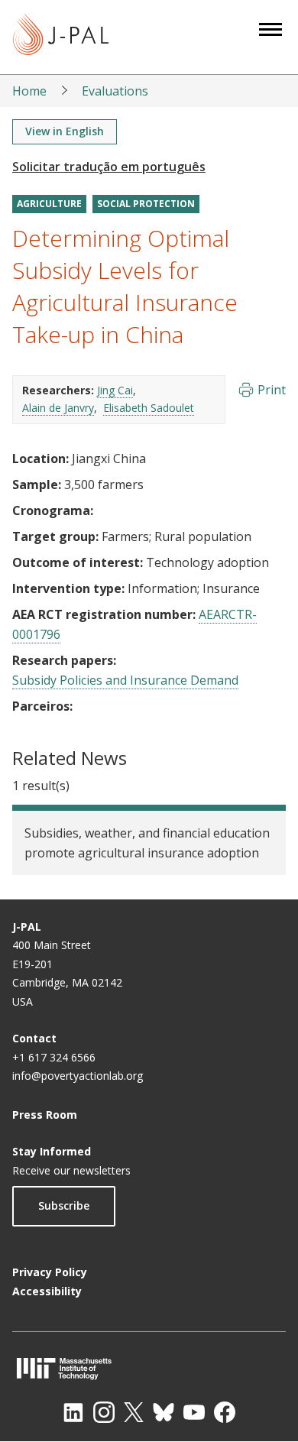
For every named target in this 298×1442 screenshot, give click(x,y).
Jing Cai (115, 390)
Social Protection (146, 203)
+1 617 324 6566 (54, 1057)
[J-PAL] (60, 37)
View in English (64, 131)
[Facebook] (224, 1412)
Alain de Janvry (58, 407)
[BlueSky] (163, 1412)
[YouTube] (194, 1412)
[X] (134, 1412)
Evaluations (115, 91)
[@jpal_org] (104, 1412)
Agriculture (49, 203)
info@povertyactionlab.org (77, 1075)
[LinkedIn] (73, 1412)
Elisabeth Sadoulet (148, 407)
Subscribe (63, 1205)
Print (272, 389)
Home (29, 91)
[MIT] (149, 1368)
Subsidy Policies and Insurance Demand (125, 680)
